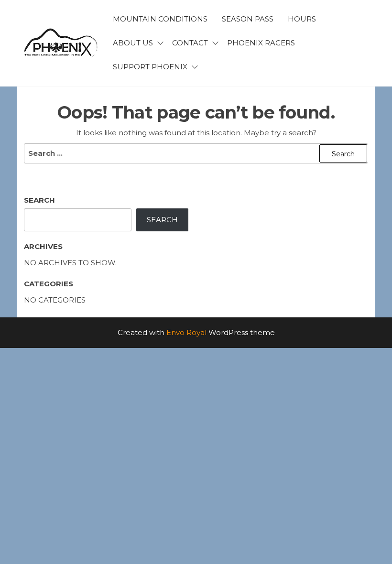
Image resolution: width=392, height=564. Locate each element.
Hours (302, 18)
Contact (190, 42)
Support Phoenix (150, 66)
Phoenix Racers (261, 42)
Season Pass (247, 18)
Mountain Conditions (160, 18)
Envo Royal (186, 332)
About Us (133, 42)
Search (39, 200)
